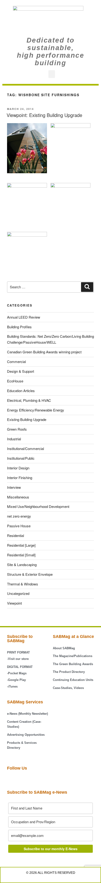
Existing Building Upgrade (26, 419)
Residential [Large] (21, 545)
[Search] (87, 287)
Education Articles (21, 390)
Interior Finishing (19, 477)
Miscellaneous (18, 496)
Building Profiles (19, 326)
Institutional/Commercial (25, 448)
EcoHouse (15, 380)
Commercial (16, 361)
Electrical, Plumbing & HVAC (29, 400)
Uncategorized (18, 593)
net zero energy (19, 516)
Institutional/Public (21, 458)
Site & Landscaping (22, 564)
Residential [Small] (21, 554)
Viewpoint (14, 603)
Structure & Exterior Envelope (30, 574)
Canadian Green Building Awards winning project (44, 351)
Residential (15, 535)
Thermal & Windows (22, 583)
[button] (51, 74)
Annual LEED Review (23, 317)
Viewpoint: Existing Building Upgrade (44, 115)
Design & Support (20, 371)
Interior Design (18, 467)
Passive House (19, 525)
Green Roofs (17, 429)
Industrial (14, 438)
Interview (14, 487)
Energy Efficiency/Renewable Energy (35, 409)
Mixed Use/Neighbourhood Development (38, 506)
